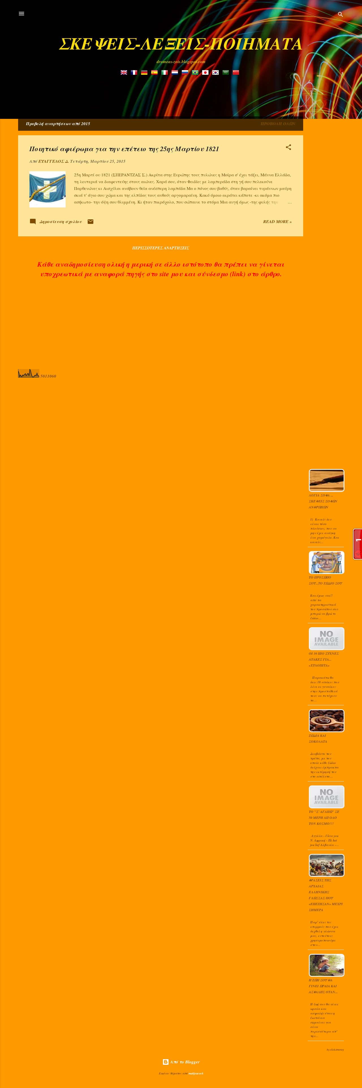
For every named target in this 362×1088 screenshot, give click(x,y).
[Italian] (165, 73)
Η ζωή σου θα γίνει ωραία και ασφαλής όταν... (323, 986)
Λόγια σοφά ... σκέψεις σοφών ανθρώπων (323, 501)
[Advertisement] (155, 93)
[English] (125, 73)
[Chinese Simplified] (237, 73)
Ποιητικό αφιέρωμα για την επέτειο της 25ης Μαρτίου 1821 (124, 148)
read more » (277, 221)
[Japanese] (206, 73)
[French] (135, 73)
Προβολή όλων (278, 124)
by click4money (335, 1049)
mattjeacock (196, 1073)
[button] (288, 148)
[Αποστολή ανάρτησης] (90, 223)
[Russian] (186, 73)
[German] (145, 73)
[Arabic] (226, 73)
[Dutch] (175, 73)
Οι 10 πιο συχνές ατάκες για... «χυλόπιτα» (324, 659)
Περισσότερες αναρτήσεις (160, 248)
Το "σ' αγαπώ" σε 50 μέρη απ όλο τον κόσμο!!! (324, 817)
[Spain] (155, 73)
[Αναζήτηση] (340, 15)
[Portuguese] (196, 73)
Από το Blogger (184, 1062)
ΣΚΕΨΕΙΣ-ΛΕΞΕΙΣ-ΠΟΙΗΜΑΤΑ (181, 43)
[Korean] (216, 73)
